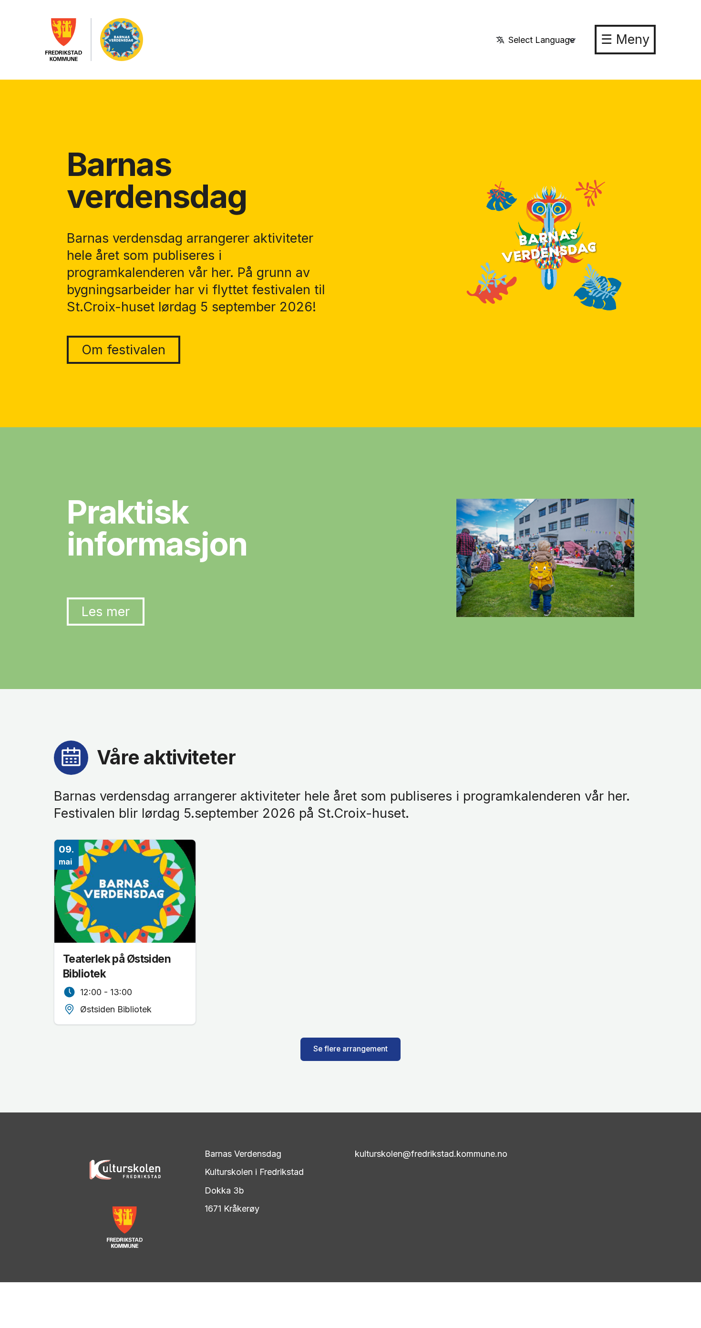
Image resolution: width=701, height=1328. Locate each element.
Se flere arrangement (350, 1048)
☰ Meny (625, 39)
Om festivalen (123, 350)
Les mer (106, 611)
